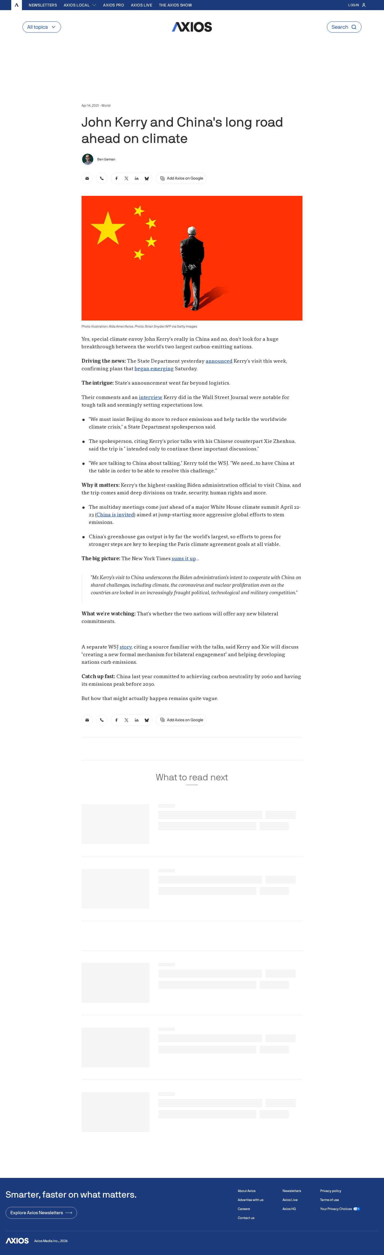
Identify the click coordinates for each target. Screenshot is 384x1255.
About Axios (247, 1191)
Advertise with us (250, 1200)
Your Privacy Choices (336, 1209)
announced (219, 361)
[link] (87, 178)
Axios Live (141, 5)
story (126, 647)
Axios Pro (113, 5)
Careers (244, 1209)
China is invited (115, 514)
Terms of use (329, 1200)
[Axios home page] (16, 5)
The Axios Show (175, 5)
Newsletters (43, 5)
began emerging (154, 368)
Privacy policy (330, 1191)
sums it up (184, 558)
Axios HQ (289, 1209)
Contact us (246, 1218)
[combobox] (80, 5)
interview (150, 397)
